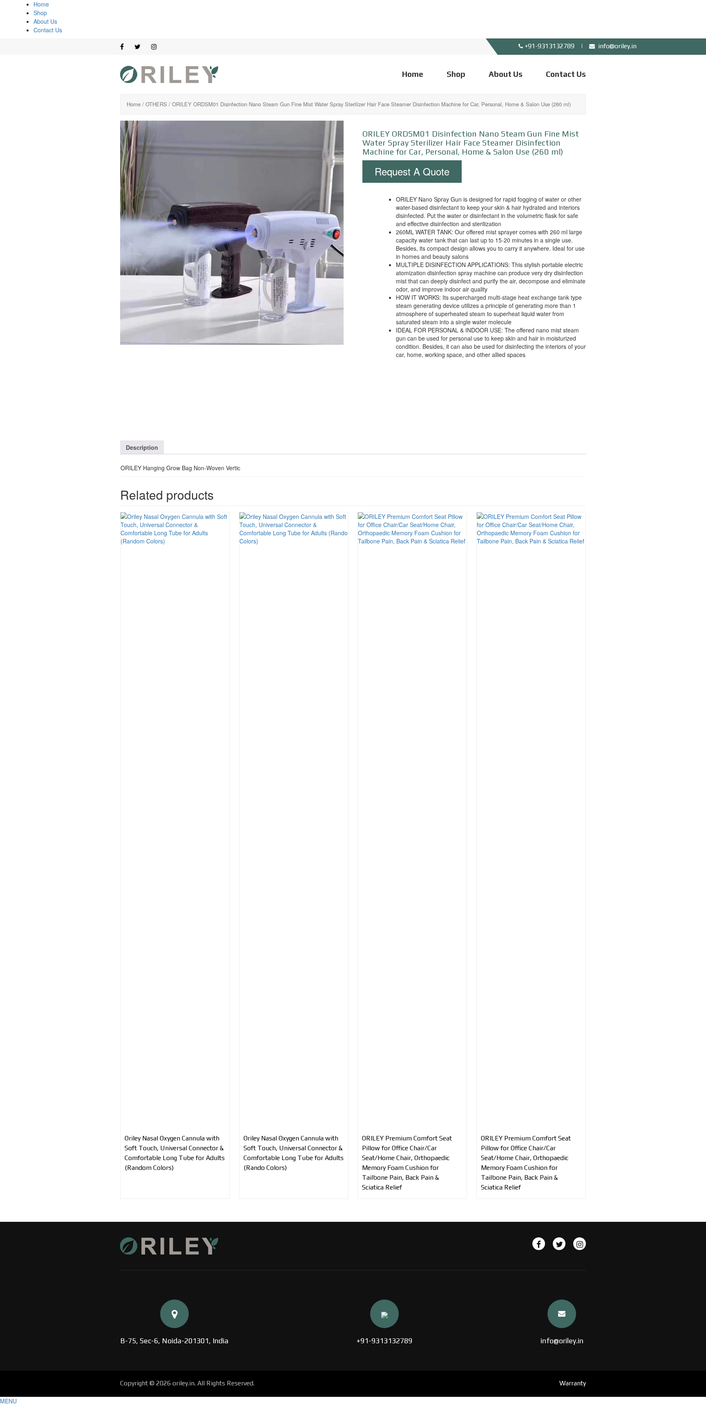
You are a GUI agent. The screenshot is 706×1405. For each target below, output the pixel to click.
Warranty (572, 1383)
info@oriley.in (562, 1340)
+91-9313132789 (384, 1340)
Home (41, 4)
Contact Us (48, 30)
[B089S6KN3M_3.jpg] (306, 388)
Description (142, 447)
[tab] (142, 447)
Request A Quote (412, 171)
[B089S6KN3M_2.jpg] (232, 388)
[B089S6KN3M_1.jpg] (232, 232)
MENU (8, 1401)
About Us (45, 21)
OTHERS (156, 104)
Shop (40, 13)
